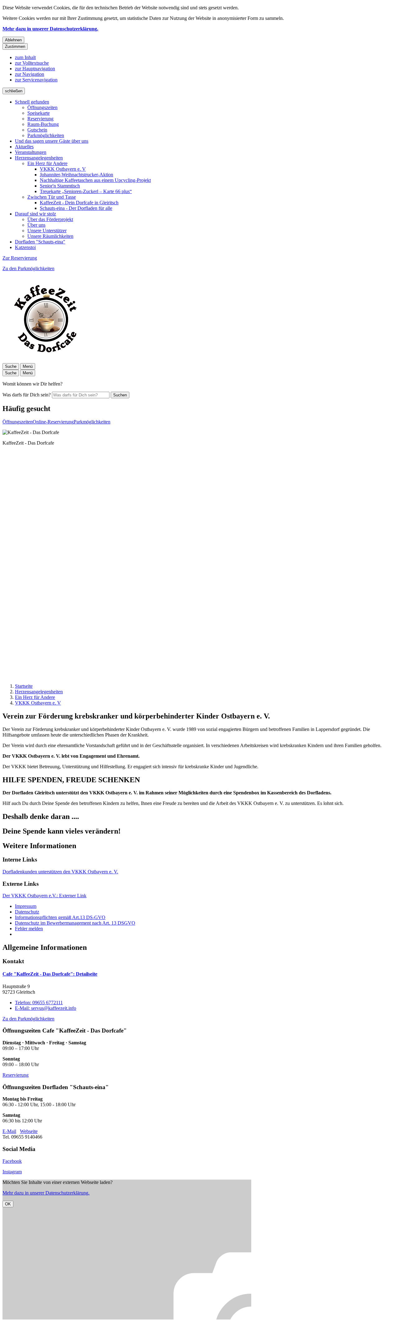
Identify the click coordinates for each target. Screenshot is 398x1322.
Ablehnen (13, 40)
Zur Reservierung (19, 258)
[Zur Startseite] (46, 360)
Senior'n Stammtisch (60, 185)
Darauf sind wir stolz (35, 213)
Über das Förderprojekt (50, 219)
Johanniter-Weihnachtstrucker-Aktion (76, 174)
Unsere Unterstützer (47, 230)
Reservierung (40, 118)
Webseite (29, 1131)
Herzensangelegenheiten (39, 157)
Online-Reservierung (53, 421)
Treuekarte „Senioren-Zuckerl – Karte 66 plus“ (86, 191)
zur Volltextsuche (32, 63)
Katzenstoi (25, 247)
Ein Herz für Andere (47, 163)
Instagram (12, 1171)
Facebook (12, 1161)
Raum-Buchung (43, 124)
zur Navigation (29, 74)
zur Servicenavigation (36, 79)
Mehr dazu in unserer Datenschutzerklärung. (50, 28)
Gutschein (37, 129)
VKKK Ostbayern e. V (63, 169)
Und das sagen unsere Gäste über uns (51, 141)
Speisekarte (38, 113)
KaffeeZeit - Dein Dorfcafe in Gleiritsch (79, 202)
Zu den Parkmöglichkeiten (28, 268)
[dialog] (199, 1250)
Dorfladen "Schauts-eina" (40, 241)
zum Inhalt (25, 57)
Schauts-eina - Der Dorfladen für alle (76, 208)
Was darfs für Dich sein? (26, 394)
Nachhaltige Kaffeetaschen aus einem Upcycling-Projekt (95, 180)
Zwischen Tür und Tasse (51, 197)
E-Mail (9, 1131)
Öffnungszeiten (42, 107)
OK (8, 1204)
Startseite (24, 686)
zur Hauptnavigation (35, 68)
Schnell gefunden (32, 101)
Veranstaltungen (30, 152)
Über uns (36, 225)
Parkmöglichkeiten (45, 135)
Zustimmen (15, 46)
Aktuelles (24, 146)
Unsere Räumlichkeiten (50, 236)
